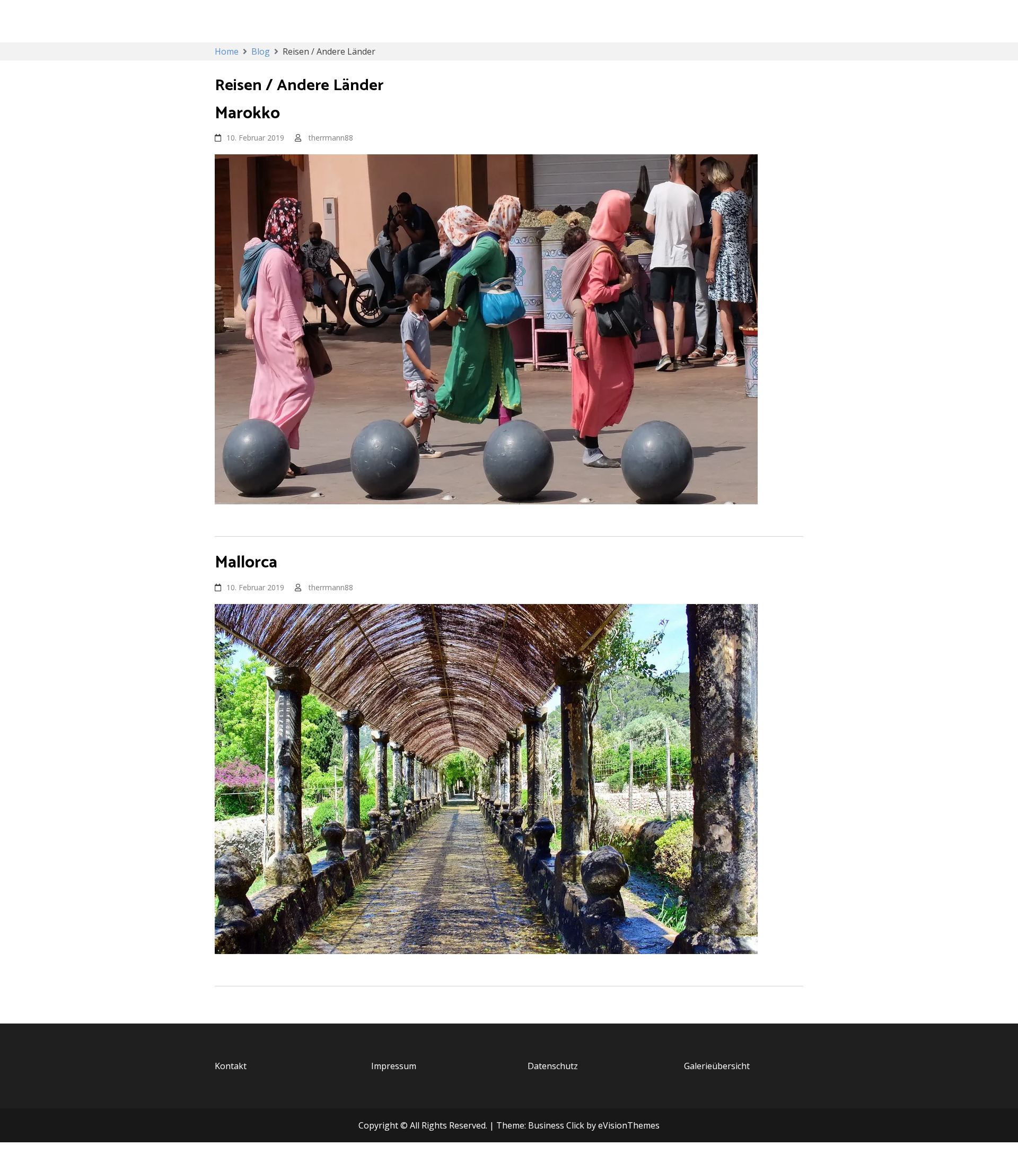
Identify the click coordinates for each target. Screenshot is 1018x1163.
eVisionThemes (629, 1125)
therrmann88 (331, 138)
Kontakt (231, 1066)
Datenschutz (553, 1066)
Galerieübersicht (717, 1066)
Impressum (393, 1066)
